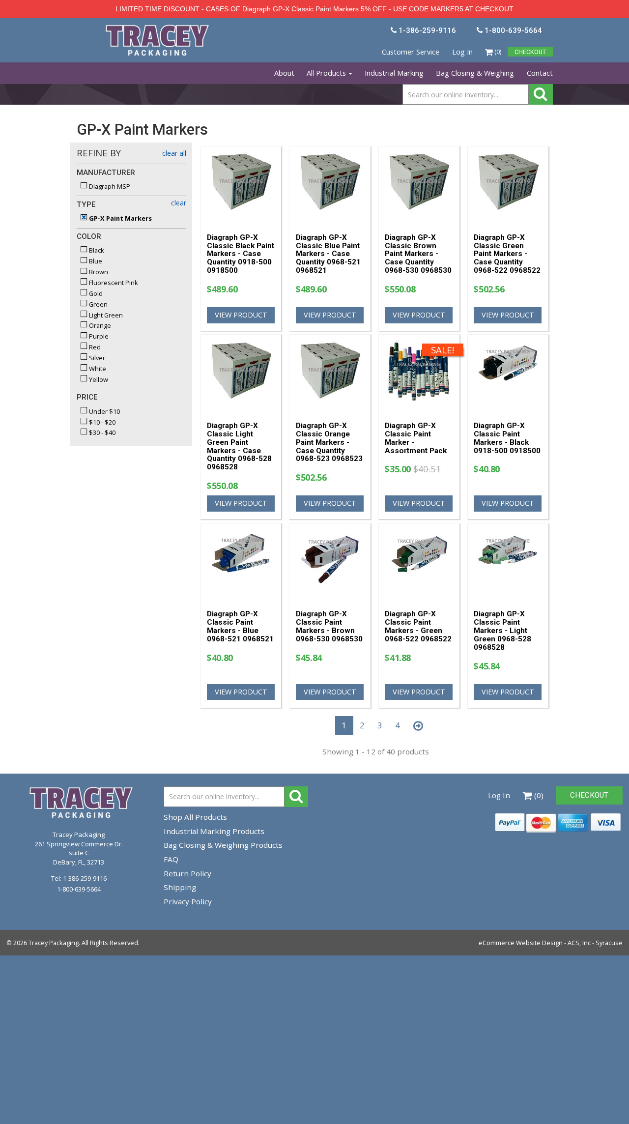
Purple (98, 336)
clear (178, 202)
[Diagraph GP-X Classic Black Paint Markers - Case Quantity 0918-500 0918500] (241, 185)
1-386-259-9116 (85, 878)
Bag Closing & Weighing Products (223, 845)
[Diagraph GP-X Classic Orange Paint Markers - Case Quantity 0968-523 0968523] (330, 374)
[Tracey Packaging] (158, 28)
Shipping (180, 887)
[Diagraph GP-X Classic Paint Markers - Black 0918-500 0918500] (508, 374)
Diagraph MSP (108, 186)
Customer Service (410, 52)
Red (94, 347)
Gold (95, 293)
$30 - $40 (101, 432)
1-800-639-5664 (79, 889)
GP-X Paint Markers (119, 218)
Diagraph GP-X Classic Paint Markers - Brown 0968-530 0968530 (329, 626)
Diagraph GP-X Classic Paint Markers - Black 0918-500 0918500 (507, 438)
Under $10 (103, 411)
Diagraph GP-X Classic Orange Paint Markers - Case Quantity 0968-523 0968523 (329, 442)
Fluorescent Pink (112, 282)
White (96, 368)
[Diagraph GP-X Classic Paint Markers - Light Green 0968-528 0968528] (508, 562)
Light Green (105, 315)
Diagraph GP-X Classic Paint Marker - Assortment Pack (416, 438)
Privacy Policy (188, 901)
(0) (497, 51)
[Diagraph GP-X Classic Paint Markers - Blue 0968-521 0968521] (241, 562)
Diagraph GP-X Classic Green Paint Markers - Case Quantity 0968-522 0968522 (507, 254)
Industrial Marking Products (214, 831)
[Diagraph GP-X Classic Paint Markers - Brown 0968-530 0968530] (330, 562)
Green (97, 304)
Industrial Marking (394, 73)
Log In (462, 52)
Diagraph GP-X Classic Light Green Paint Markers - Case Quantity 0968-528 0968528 (239, 446)
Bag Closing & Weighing (475, 73)
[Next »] (417, 726)
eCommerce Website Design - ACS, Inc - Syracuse (551, 942)
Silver (96, 357)
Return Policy (187, 873)
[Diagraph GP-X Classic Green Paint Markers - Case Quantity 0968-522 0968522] (508, 185)
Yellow (97, 379)
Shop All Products (195, 817)
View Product (241, 314)
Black (95, 250)
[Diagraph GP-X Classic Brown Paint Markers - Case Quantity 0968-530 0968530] (419, 185)
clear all (174, 153)
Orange (99, 325)
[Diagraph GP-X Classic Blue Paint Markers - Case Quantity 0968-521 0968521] (330, 185)
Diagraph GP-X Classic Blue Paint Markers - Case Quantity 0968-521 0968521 (328, 254)
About (284, 73)
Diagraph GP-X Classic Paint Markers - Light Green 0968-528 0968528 (502, 630)
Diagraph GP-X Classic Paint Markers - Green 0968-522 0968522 (418, 626)
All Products (327, 73)
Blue (94, 261)
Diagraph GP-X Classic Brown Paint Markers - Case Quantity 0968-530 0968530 (418, 254)
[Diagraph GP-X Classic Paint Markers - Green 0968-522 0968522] (419, 562)
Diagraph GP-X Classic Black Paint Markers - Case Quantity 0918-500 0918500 (240, 254)
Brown (97, 271)
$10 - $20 (101, 422)
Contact (540, 73)
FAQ (171, 859)
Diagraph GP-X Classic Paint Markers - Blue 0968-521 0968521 (240, 626)
